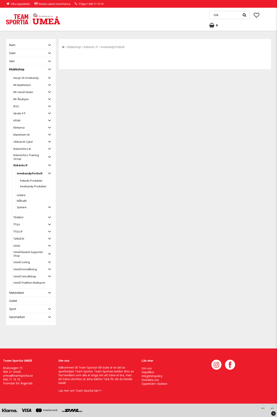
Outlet (13, 301)
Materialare (16, 293)
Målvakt (22, 201)
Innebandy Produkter (33, 186)
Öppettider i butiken (154, 384)
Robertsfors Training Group (26, 157)
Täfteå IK (18, 238)
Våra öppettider (20, 4)
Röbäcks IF (20, 165)
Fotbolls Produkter (31, 180)
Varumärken (17, 317)
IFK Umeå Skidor (23, 92)
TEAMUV (18, 217)
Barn (12, 45)
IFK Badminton (22, 85)
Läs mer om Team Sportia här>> (79, 390)
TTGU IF (18, 231)
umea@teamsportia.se (18, 375)
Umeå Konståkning (25, 269)
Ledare (21, 195)
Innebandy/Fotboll (29, 173)
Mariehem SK (21, 134)
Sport (12, 309)
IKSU (16, 106)
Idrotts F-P (19, 113)
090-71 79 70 (96, 4)
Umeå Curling (21, 262)
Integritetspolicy (152, 376)
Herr (12, 61)
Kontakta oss (150, 380)
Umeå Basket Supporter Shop (28, 253)
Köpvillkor (148, 372)
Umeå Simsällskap (24, 276)
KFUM (16, 120)
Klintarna (19, 127)
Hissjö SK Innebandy (26, 78)
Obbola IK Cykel (23, 142)
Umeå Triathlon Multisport (29, 282)
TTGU (16, 224)
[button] (256, 15)
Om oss (147, 368)
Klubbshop (16, 69)
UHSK (16, 246)
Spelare (22, 207)
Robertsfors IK (22, 149)
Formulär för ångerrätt (18, 383)
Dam (12, 53)
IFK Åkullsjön (21, 99)
